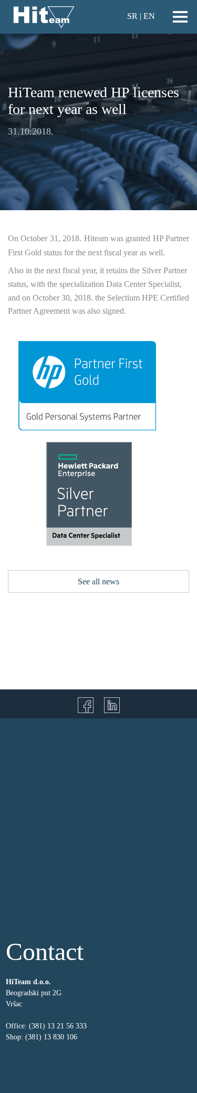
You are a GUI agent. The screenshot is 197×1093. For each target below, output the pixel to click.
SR (132, 16)
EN (149, 16)
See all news (98, 581)
